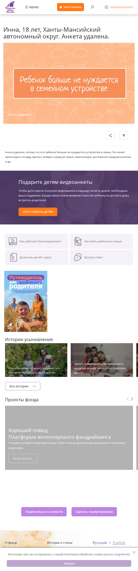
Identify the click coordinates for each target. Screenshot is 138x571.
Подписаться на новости (44, 512)
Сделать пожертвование (94, 512)
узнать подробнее (117, 554)
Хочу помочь (23, 458)
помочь (73, 7)
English (119, 542)
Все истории (19, 386)
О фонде (11, 542)
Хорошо (69, 563)
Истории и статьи (59, 542)
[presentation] (128, 399)
